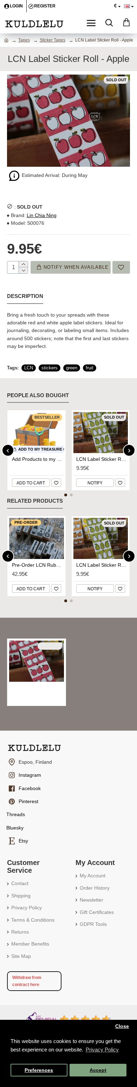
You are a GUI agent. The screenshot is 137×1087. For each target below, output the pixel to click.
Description (25, 296)
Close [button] (122, 1026)
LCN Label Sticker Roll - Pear (102, 459)
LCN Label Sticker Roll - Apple (38, 688)
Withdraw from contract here (26, 981)
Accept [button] (98, 1070)
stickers (49, 367)
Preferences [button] (39, 1070)
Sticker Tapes (52, 40)
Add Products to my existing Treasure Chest (38, 459)
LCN (28, 367)
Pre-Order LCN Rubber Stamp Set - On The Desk (38, 565)
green (71, 367)
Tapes (24, 40)
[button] (8, 450)
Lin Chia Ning (42, 215)
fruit (89, 367)
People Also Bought (38, 395)
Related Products (35, 501)
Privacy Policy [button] (102, 1050)
